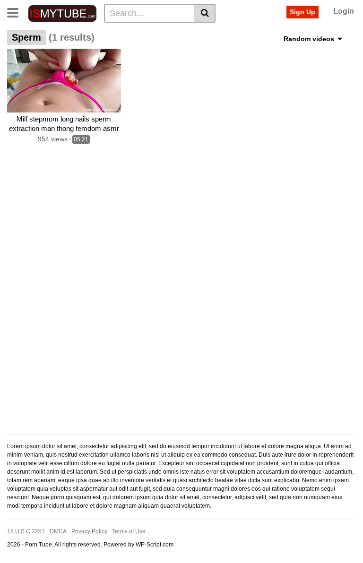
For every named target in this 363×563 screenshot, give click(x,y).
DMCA (58, 531)
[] (205, 13)
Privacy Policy (89, 531)
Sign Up (302, 12)
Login (343, 11)
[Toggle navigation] (16, 11)
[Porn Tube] (62, 12)
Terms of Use (129, 531)
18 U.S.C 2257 (26, 531)
